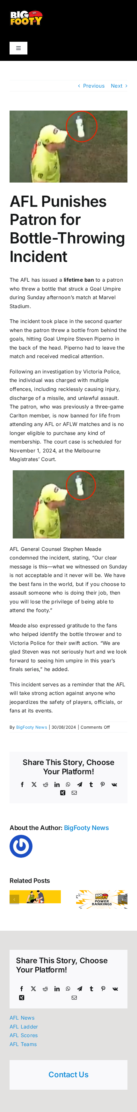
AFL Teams (23, 1044)
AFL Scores (24, 1035)
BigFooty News (31, 727)
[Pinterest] (103, 989)
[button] (14, 899)
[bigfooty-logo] (27, 12)
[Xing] (21, 997)
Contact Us (68, 1074)
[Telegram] (79, 989)
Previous (94, 86)
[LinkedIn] (57, 989)
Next (116, 86)
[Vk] (115, 989)
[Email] (74, 997)
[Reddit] (45, 989)
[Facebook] (21, 989)
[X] (33, 989)
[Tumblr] (91, 989)
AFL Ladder (24, 1026)
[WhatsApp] (68, 989)
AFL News (22, 1018)
